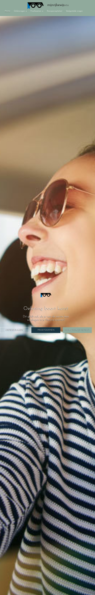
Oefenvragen (19, 11)
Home (7, 11)
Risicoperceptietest (54, 11)
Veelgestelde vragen (74, 11)
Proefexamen (36, 11)
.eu (58, 4)
